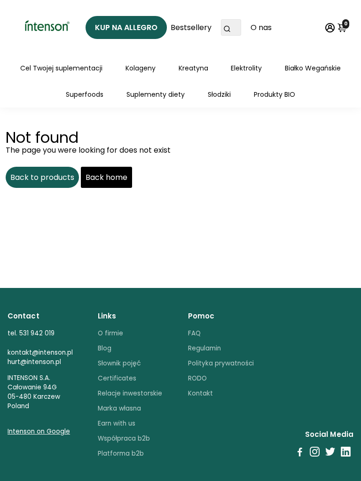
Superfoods (84, 94)
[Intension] (46, 27)
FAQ (194, 333)
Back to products (42, 177)
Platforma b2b (121, 453)
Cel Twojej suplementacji (61, 68)
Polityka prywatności (221, 363)
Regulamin (204, 348)
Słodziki (219, 94)
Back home (106, 177)
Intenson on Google (39, 431)
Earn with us (116, 423)
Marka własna (119, 408)
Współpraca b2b (124, 438)
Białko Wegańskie (313, 68)
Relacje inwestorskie (130, 393)
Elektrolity (246, 68)
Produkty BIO (274, 94)
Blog (104, 348)
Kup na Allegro (126, 27)
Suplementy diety (155, 94)
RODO (197, 378)
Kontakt (200, 393)
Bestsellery (191, 27)
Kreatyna (193, 68)
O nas (261, 27)
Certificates (117, 378)
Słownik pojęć (119, 363)
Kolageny (141, 68)
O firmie (110, 333)
